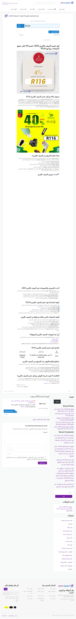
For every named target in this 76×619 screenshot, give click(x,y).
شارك (70, 391)
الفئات (31, 9)
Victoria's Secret (66, 548)
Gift (69, 524)
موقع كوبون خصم (54, 341)
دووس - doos (29, 588)
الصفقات (22, 9)
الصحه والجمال (68, 559)
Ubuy (68, 545)
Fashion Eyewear (65, 520)
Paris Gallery (66, 534)
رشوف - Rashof (52, 595)
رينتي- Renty (30, 598)
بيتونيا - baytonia (40, 588)
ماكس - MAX (41, 595)
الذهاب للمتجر (55, 31)
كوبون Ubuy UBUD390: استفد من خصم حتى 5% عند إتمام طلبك (64, 508)
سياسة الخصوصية (6, 594)
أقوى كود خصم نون (61, 486)
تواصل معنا (4, 615)
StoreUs (68, 541)
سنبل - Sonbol (29, 595)
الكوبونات (40, 9)
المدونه (13, 9)
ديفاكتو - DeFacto (51, 591)
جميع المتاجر (50, 9)
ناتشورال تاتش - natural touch (28, 592)
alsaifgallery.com (41, 306)
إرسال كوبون (5, 3)
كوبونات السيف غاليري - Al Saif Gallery (42, 408)
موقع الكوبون (55, 339)
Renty (68, 538)
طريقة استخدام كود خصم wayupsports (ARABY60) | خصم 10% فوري (65, 478)
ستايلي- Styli (52, 588)
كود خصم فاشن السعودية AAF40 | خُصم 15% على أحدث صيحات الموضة (64, 453)
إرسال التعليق (42, 463)
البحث (71, 397)
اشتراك (5, 589)
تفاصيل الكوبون (57, 34)
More (22, 406)
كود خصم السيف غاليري (39, 419)
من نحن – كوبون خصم (13, 615)
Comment (45, 432)
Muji (68, 527)
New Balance (66, 531)
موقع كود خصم (54, 340)
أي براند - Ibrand (41, 591)
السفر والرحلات (68, 555)
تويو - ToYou (52, 598)
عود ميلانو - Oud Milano (40, 599)
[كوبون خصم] (67, 3)
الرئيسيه (61, 9)
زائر (71, 569)
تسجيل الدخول (13, 3)
